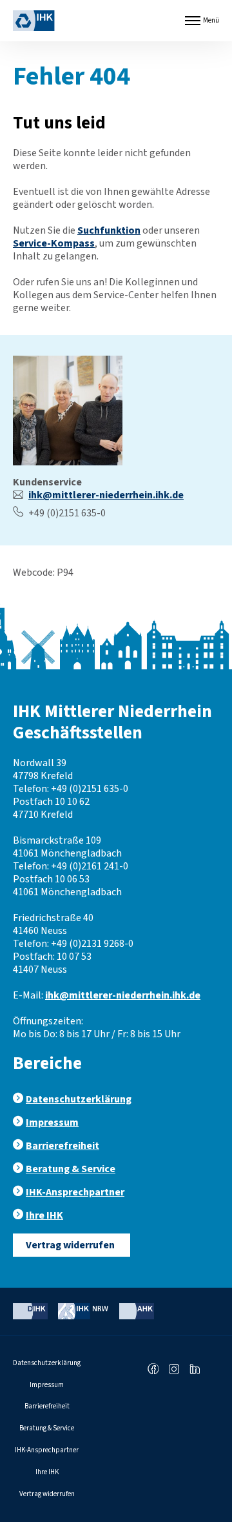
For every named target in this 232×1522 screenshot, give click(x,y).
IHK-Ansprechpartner (75, 1192)
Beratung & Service (70, 1169)
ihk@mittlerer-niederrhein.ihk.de (106, 495)
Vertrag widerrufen (70, 1245)
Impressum (52, 1122)
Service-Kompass (54, 243)
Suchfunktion (108, 230)
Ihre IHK (44, 1215)
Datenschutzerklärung (78, 1099)
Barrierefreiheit (62, 1146)
